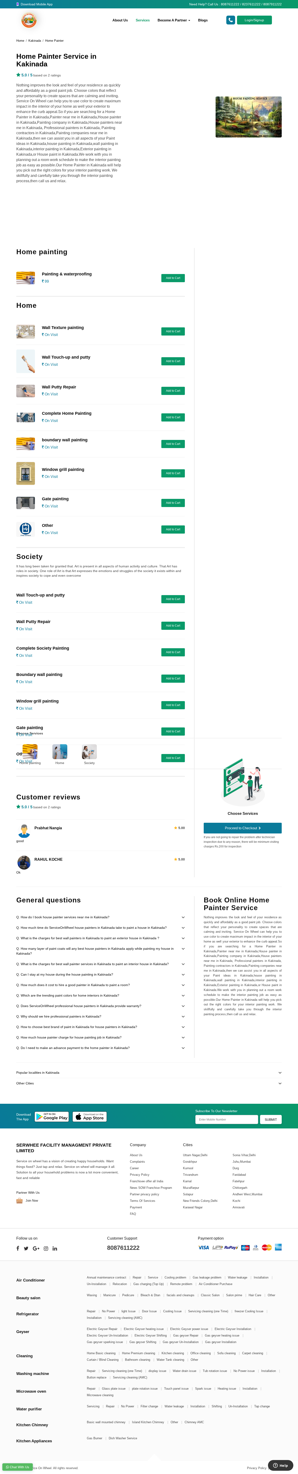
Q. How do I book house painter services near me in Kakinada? (62, 917)
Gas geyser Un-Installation (181, 1342)
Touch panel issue (177, 1388)
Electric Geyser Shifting (151, 1335)
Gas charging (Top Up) (149, 1284)
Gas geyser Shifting (143, 1342)
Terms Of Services (142, 1201)
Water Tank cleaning (171, 1359)
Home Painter (54, 40)
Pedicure (128, 1295)
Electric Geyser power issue (189, 1329)
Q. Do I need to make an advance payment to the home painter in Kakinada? (73, 1048)
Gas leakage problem (207, 1277)
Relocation (120, 1284)
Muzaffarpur (191, 1187)
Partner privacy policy (144, 1194)
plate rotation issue (145, 1388)
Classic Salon (210, 1295)
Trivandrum (190, 1174)
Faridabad (239, 1174)
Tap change (262, 1406)
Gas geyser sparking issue (105, 1342)
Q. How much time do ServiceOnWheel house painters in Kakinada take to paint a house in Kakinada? (91, 927)
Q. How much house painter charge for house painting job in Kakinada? (69, 1037)
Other (271, 1295)
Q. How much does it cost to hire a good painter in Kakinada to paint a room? (73, 985)
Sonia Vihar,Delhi (243, 1155)
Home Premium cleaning (139, 1353)
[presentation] (10, 751)
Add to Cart (173, 278)
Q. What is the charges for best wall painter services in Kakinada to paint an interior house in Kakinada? (92, 964)
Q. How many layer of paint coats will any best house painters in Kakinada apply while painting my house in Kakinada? (95, 951)
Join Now (31, 1200)
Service (153, 1277)
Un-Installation (97, 1284)
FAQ (133, 1214)
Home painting (30, 763)
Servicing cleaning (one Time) (208, 1311)
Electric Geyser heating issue (144, 1329)
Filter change (150, 1406)
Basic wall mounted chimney (106, 1422)
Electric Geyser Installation (233, 1329)
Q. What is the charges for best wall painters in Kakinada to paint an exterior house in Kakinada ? (87, 938)
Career (134, 1168)
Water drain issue (185, 1371)
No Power (109, 1311)
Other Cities (25, 1083)
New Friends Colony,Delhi (200, 1201)
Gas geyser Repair (186, 1335)
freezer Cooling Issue (249, 1311)
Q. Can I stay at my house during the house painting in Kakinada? (64, 974)
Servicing (93, 1406)
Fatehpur (238, 1181)
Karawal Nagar (192, 1207)
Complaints (137, 1161)
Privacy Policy (139, 1174)
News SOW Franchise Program (151, 1187)
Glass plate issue (114, 1388)
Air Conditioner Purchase (215, 1284)
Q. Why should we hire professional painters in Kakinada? (58, 1016)
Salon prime (234, 1295)
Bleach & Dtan (151, 1295)
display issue (158, 1371)
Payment (136, 1207)
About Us (120, 20)
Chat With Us (19, 1467)
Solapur (188, 1194)
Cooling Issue (173, 1311)
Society (89, 763)
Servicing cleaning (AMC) (125, 1318)
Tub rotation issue (215, 1371)
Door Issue (150, 1311)
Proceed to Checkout (241, 828)
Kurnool (188, 1168)
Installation (261, 1277)
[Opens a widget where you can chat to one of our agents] (280, 1466)
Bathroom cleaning (138, 1359)
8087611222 (123, 1247)
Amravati (238, 1207)
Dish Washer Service (123, 1438)
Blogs (203, 20)
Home (20, 40)
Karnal (187, 1181)
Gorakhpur (190, 1161)
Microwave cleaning (100, 1395)
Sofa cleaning (227, 1353)
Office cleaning (201, 1353)
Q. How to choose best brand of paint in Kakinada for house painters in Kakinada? (76, 1027)
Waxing (92, 1295)
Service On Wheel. (39, 1468)
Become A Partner (173, 20)
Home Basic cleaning (101, 1353)
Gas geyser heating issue (222, 1335)
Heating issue (227, 1388)
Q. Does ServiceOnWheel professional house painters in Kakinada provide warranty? (78, 1006)
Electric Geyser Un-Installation (108, 1335)
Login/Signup (254, 20)
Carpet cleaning (253, 1353)
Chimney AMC (194, 1422)
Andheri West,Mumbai (247, 1194)
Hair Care (255, 1295)
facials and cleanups (181, 1295)
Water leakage (238, 1277)
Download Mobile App (36, 4)
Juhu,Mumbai (241, 1161)
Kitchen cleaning (173, 1353)
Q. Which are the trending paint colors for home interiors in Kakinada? (67, 995)
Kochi (236, 1201)
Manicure (110, 1295)
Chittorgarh (239, 1187)
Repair (137, 1277)
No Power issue (245, 1371)
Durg (235, 1168)
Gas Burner (95, 1438)
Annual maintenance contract (107, 1277)
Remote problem (181, 1284)
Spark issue (203, 1388)
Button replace (97, 1377)
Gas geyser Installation (220, 1342)
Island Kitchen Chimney (148, 1422)
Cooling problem (176, 1277)
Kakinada (34, 40)
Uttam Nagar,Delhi (195, 1155)
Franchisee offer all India (146, 1181)
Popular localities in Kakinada (37, 1072)
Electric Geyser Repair (102, 1329)
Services (143, 20)
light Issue (129, 1311)
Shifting (217, 1406)
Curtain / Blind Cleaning (103, 1359)
